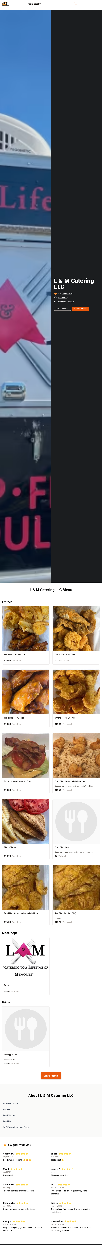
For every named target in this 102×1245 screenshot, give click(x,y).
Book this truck (80, 309)
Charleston (62, 298)
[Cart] (75, 4)
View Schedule (62, 309)
